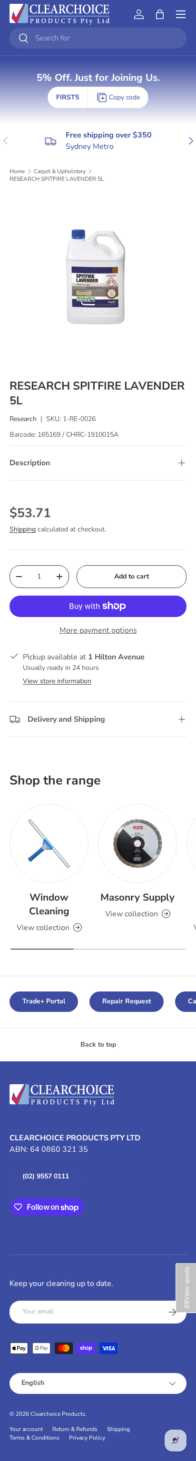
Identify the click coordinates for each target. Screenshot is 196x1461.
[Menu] (180, 14)
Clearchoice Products (57, 1414)
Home (17, 171)
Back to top (98, 1044)
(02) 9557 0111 (45, 1176)
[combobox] (98, 38)
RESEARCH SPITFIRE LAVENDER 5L (57, 179)
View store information (57, 681)
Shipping (23, 529)
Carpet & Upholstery (60, 171)
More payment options (98, 630)
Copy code (124, 97)
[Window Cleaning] (49, 843)
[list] (98, 281)
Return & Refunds (75, 1429)
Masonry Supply (137, 897)
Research (23, 418)
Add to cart (131, 576)
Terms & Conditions (34, 1437)
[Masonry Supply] (137, 843)
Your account (26, 1429)
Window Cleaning (49, 904)
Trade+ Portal (43, 1001)
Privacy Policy (87, 1437)
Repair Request (126, 1001)
